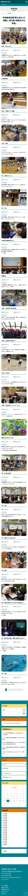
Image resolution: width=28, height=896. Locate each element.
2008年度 (5, 844)
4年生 (13, 450)
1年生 (4, 450)
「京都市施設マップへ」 (7, 777)
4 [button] (11, 689)
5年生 (4, 253)
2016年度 (5, 831)
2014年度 (5, 834)
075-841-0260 (7, 873)
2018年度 (5, 827)
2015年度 (5, 832)
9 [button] (20, 689)
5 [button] (13, 689)
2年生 (7, 450)
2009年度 (5, 843)
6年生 (4, 615)
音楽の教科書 (5, 768)
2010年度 (5, 841)
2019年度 (5, 825)
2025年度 (5, 815)
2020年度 (5, 824)
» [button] (22, 689)
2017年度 (5, 829)
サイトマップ (5, 879)
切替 (24, 713)
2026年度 (5, 813)
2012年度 (5, 838)
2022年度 (5, 820)
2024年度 (5, 817)
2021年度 (5, 822)
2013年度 (5, 836)
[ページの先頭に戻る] (26, 894)
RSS (6, 851)
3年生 (10, 450)
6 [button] (15, 689)
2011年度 (5, 839)
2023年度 (5, 819)
